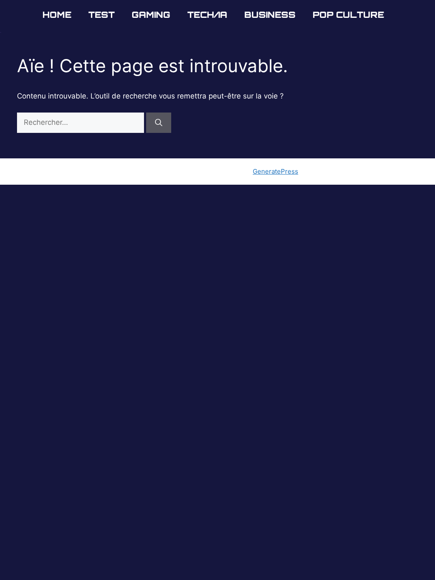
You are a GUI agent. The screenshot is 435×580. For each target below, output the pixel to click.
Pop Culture (348, 14)
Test (101, 14)
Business (270, 14)
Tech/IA (207, 14)
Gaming (151, 14)
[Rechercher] (158, 123)
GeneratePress (275, 171)
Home (56, 14)
